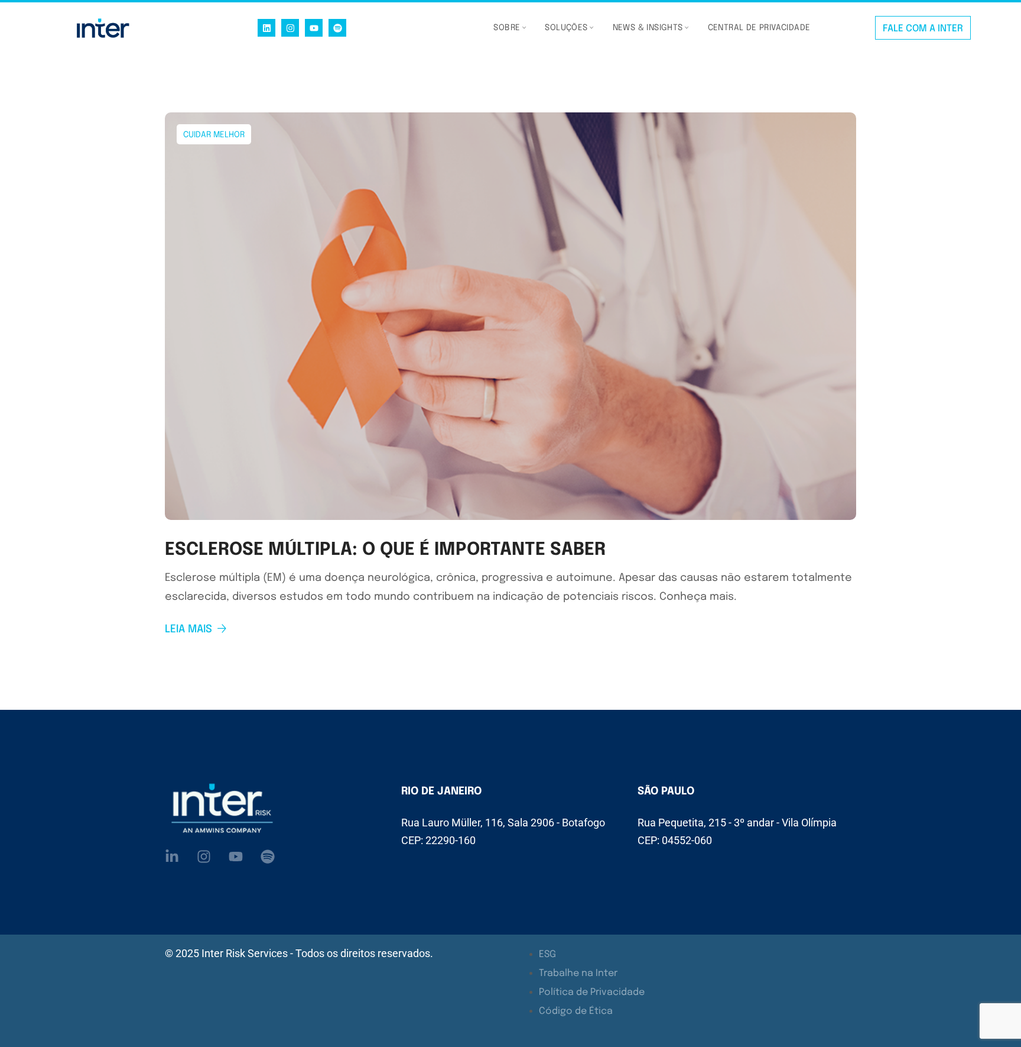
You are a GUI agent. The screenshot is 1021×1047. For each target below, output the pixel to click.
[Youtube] (314, 28)
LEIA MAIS (188, 629)
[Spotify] (337, 28)
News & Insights (648, 28)
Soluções (566, 28)
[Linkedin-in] (172, 856)
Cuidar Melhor (214, 135)
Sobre (506, 28)
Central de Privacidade (759, 28)
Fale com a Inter (923, 29)
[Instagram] (290, 28)
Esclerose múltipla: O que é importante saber (385, 550)
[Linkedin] (266, 28)
